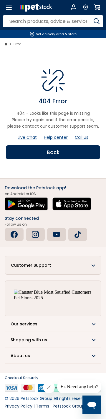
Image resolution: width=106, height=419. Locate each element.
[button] (53, 265)
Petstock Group (69, 406)
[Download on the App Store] (71, 203)
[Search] (96, 21)
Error (17, 44)
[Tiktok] (77, 234)
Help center (56, 137)
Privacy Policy (18, 406)
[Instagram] (35, 234)
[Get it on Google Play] (26, 203)
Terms (42, 406)
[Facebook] (14, 234)
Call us (81, 137)
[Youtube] (56, 234)
